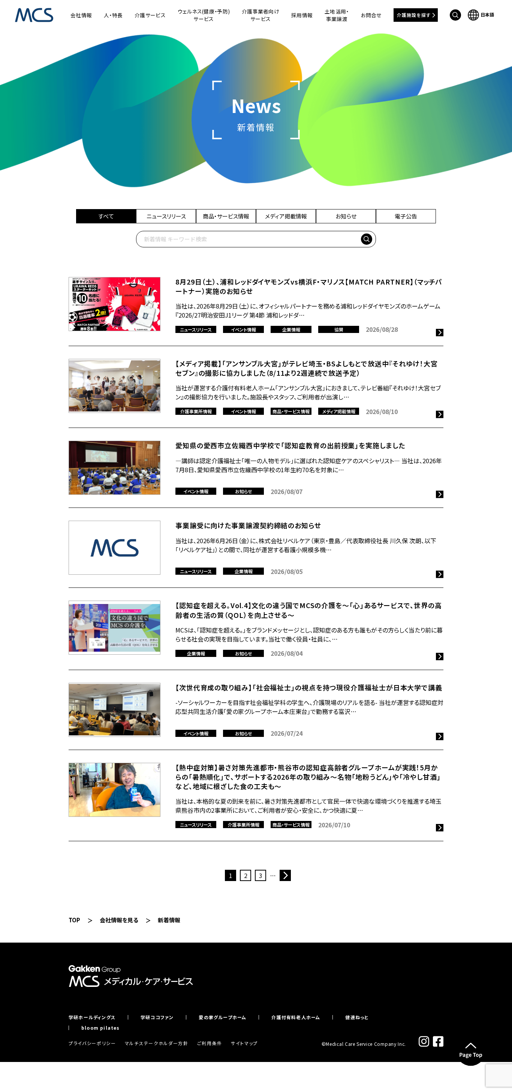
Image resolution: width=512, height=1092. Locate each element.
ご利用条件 (209, 1043)
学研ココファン (157, 1017)
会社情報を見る (119, 920)
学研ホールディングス (92, 1017)
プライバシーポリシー (92, 1043)
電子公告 (406, 216)
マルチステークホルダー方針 (157, 1043)
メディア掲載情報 (286, 216)
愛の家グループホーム (222, 1017)
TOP (74, 920)
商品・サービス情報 (226, 216)
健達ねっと (356, 1017)
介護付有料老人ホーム (295, 1017)
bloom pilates (100, 1028)
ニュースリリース (166, 216)
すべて (106, 216)
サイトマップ (244, 1043)
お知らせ (345, 216)
